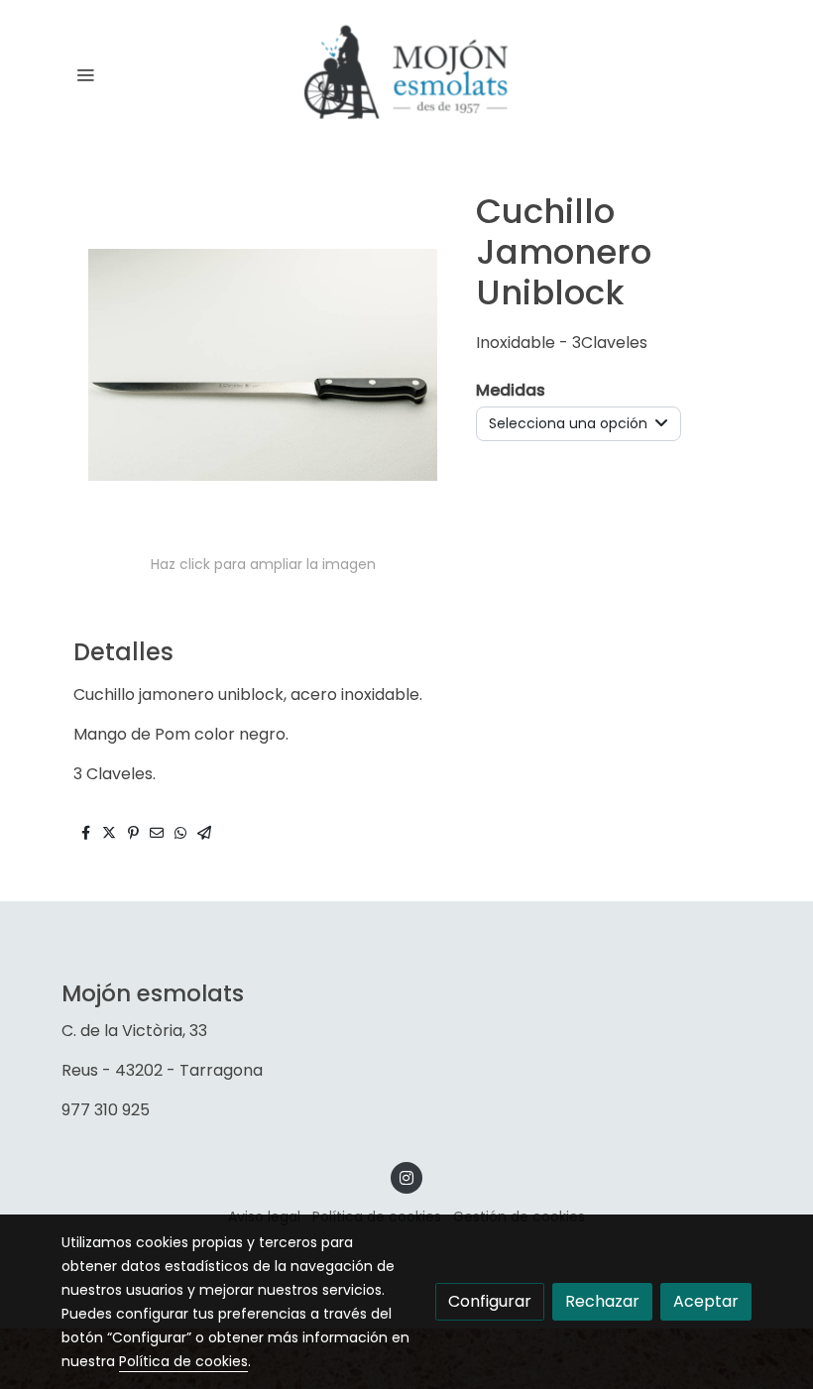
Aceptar (706, 1301)
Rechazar (602, 1301)
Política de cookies (183, 1361)
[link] (406, 75)
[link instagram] (406, 1177)
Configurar (489, 1301)
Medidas (510, 390)
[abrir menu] (85, 74)
